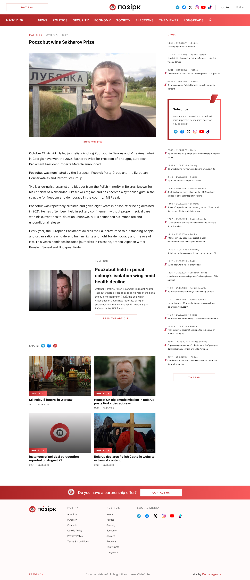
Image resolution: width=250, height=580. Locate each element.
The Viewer (169, 20)
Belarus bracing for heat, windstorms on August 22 (191, 169)
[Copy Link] (55, 345)
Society (123, 20)
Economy (102, 20)
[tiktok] (209, 7)
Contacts (72, 525)
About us (72, 514)
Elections (145, 20)
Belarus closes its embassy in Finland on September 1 (193, 318)
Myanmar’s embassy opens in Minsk (185, 180)
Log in (224, 7)
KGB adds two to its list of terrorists (184, 264)
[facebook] (184, 7)
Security (81, 20)
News (42, 20)
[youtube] (203, 7)
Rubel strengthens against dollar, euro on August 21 (192, 253)
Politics (60, 20)
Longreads (194, 20)
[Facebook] (49, 345)
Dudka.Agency (211, 574)
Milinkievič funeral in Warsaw (181, 46)
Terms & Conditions (78, 541)
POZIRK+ (72, 519)
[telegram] (177, 7)
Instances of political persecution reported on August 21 (194, 73)
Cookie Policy (74, 530)
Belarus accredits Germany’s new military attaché (191, 291)
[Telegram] (43, 345)
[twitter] (190, 7)
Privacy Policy (75, 535)
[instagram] (196, 7)
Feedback (36, 574)
